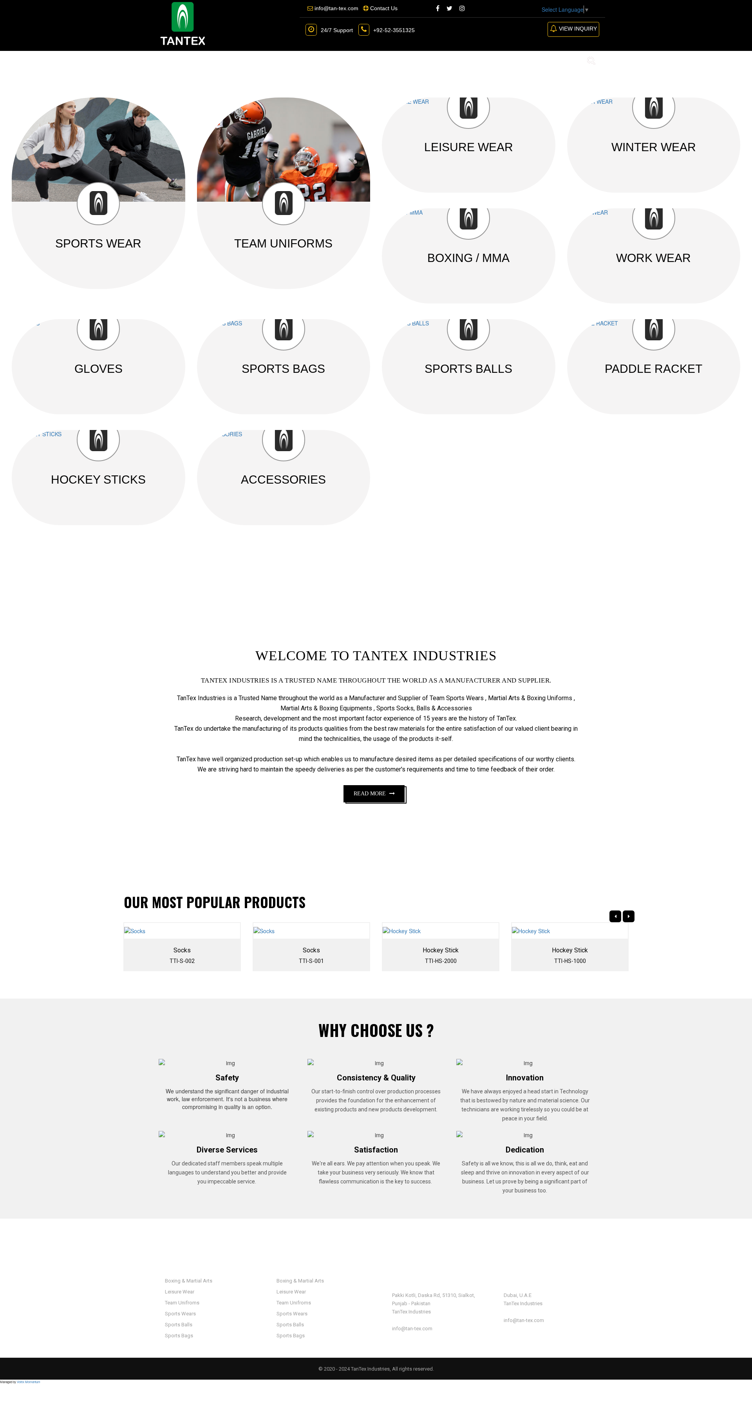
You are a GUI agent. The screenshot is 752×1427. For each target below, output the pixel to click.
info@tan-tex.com (412, 1328)
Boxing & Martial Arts (188, 1281)
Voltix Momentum (28, 1382)
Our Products (263, 60)
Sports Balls (178, 1325)
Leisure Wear (179, 1292)
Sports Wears (180, 1314)
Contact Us (383, 60)
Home (168, 60)
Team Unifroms (181, 1303)
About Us (208, 60)
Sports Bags (178, 1335)
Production (328, 60)
